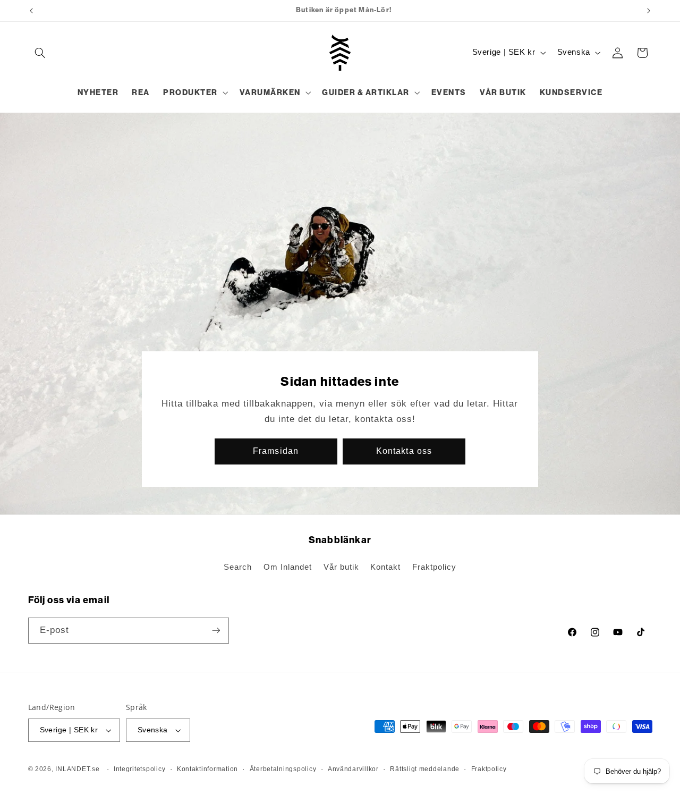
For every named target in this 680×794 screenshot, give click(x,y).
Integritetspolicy (140, 769)
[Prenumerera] (215, 631)
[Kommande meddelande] (648, 10)
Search (238, 567)
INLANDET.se (77, 769)
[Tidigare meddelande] (31, 10)
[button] (40, 52)
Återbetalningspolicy (283, 769)
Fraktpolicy (434, 567)
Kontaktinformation (207, 769)
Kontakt (385, 567)
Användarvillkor (353, 769)
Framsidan (276, 450)
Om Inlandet (288, 567)
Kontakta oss (404, 450)
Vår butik (341, 567)
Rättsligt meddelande (425, 769)
